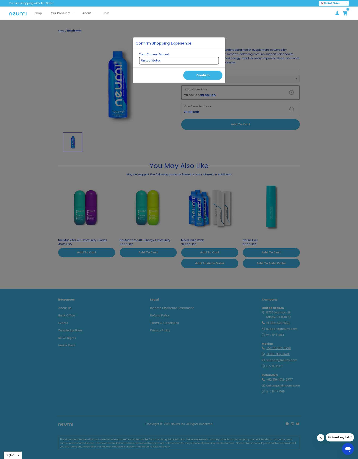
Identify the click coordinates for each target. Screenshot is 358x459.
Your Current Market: (154, 54)
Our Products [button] (61, 13)
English (10, 455)
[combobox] (13, 455)
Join (106, 13)
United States (332, 3)
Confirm (203, 75)
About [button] (87, 13)
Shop (38, 13)
